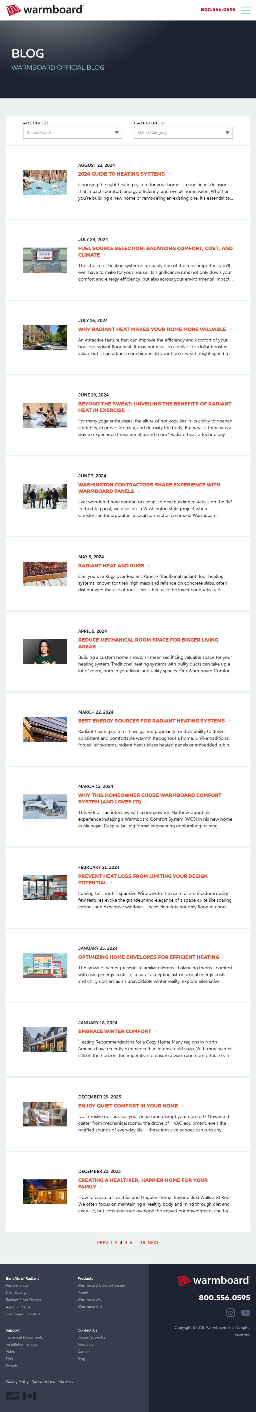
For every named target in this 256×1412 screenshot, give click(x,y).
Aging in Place (18, 1307)
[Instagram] (230, 1312)
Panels (83, 1292)
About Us (85, 1344)
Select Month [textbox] (39, 133)
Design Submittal (92, 1337)
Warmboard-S (89, 1299)
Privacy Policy (17, 1382)
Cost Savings (17, 1292)
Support (13, 1330)
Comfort (33, 1314)
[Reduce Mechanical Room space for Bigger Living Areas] (45, 651)
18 (142, 1242)
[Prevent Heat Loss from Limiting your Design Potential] (45, 887)
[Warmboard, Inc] (45, 10)
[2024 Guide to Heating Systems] (45, 182)
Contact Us (87, 1330)
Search (11, 1366)
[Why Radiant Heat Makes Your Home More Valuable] (45, 337)
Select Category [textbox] (152, 133)
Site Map (65, 1382)
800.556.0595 (218, 10)
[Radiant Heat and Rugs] (45, 574)
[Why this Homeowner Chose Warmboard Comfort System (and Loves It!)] (45, 806)
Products (85, 1278)
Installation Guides (21, 1344)
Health (11, 1314)
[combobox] (72, 133)
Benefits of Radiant (22, 1278)
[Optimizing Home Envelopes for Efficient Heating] (45, 965)
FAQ (9, 1359)
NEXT (153, 1242)
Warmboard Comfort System (102, 1285)
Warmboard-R (90, 1306)
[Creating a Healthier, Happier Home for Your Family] (45, 1191)
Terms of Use (43, 1382)
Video (10, 1351)
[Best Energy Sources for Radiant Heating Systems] (45, 729)
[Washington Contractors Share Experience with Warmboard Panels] (45, 496)
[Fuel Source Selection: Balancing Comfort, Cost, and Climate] (45, 260)
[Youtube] (245, 1312)
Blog (81, 1359)
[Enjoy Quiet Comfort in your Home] (45, 1114)
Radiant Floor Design (23, 1300)
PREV (102, 1242)
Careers (84, 1351)
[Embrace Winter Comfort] (45, 1039)
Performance (17, 1285)
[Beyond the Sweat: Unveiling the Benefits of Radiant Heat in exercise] (45, 415)
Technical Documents (24, 1337)
